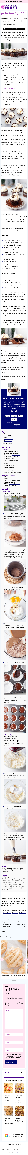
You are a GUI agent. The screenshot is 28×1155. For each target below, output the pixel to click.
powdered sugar (15, 480)
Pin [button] (21, 416)
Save (8, 416)
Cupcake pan (8, 433)
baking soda (15, 456)
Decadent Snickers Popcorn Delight (19, 1120)
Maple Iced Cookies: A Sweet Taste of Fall (13, 975)
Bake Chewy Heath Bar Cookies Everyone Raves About (8, 1122)
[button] (11, 411)
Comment (8, 1010)
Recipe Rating (7, 1004)
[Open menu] (26, 6)
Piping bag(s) (8, 441)
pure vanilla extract (16, 472)
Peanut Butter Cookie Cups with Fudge (21, 922)
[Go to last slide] (2, 959)
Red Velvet (22, 913)
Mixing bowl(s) (8, 439)
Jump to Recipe (9, 29)
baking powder (16, 455)
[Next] (26, 959)
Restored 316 (20, 1152)
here (9, 294)
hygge (15, 63)
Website (7, 1050)
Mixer (5, 437)
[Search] (21, 1073)
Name (7, 1034)
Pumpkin (15, 913)
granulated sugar (13, 460)
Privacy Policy (11, 1144)
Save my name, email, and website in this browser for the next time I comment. (13, 1056)
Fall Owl (24, 910)
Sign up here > (14, 1)
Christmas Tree (15, 910)
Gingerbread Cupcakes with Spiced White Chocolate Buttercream (6, 925)
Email (7, 1042)
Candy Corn (5, 910)
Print (14, 416)
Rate (14, 419)
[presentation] (13, 957)
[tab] (12, 980)
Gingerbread (7, 913)
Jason (4, 24)
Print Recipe (21, 29)
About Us (18, 1144)
